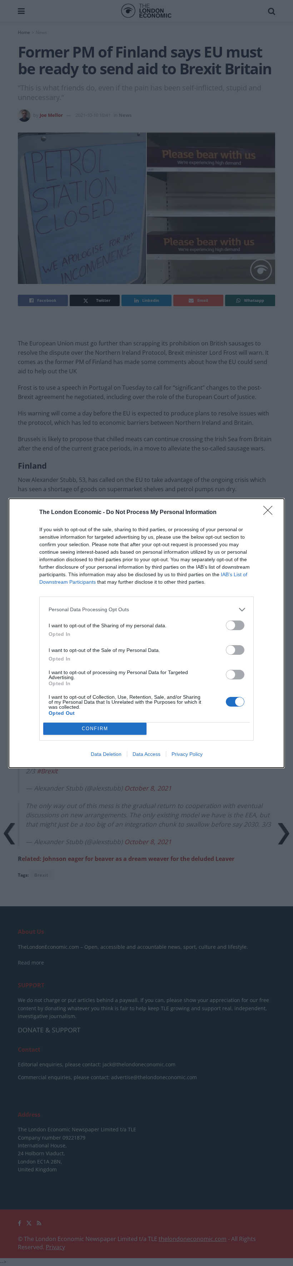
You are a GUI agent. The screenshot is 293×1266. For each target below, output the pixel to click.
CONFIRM (95, 728)
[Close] (270, 512)
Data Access (146, 754)
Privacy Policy (187, 754)
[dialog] (146, 633)
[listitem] (146, 609)
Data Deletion (106, 754)
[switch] (235, 625)
